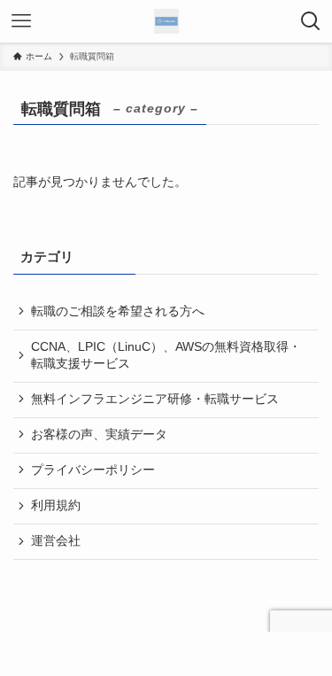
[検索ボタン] (311, 21)
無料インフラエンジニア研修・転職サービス (155, 399)
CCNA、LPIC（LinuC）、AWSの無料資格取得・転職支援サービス (166, 355)
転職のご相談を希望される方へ (118, 311)
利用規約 (56, 505)
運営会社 (56, 541)
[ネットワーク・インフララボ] (166, 21)
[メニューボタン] (21, 21)
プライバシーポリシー (93, 470)
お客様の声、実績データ (99, 434)
